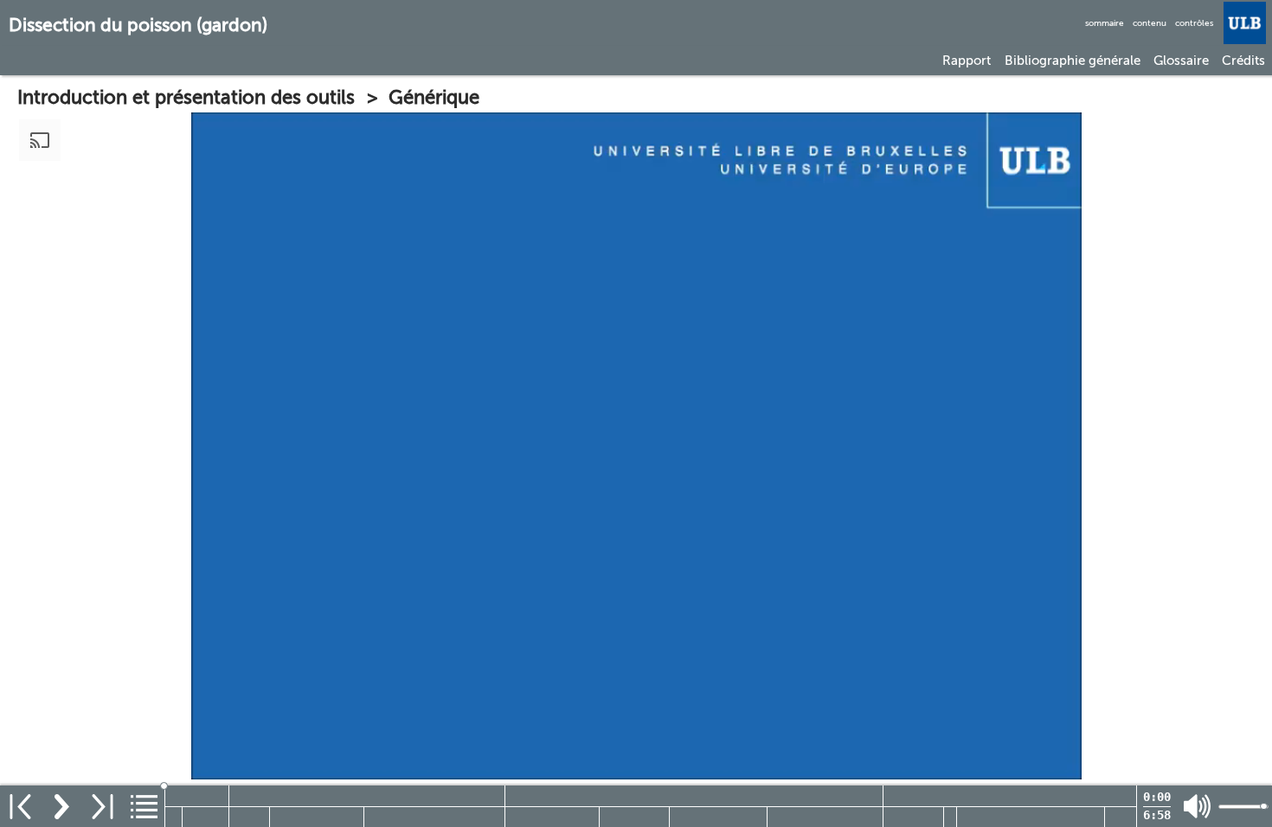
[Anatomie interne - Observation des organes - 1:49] (1010, 795)
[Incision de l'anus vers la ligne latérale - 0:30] (634, 817)
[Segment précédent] (20, 806)
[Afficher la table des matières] (144, 806)
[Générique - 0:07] (173, 817)
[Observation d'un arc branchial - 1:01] (434, 817)
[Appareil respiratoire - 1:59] (366, 795)
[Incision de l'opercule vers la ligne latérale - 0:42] (718, 817)
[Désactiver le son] (1197, 807)
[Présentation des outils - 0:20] (205, 817)
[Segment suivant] (102, 806)
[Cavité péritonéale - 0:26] (913, 817)
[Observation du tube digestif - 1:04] (1030, 817)
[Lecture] (62, 806)
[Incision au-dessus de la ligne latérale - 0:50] (825, 817)
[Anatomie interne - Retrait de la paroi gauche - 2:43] (693, 795)
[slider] (651, 786)
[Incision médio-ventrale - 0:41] (552, 817)
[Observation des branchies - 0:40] (316, 817)
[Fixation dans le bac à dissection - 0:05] (950, 817)
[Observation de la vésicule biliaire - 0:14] (1120, 817)
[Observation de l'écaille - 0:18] (249, 817)
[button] (967, 60)
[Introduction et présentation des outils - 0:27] (196, 795)
